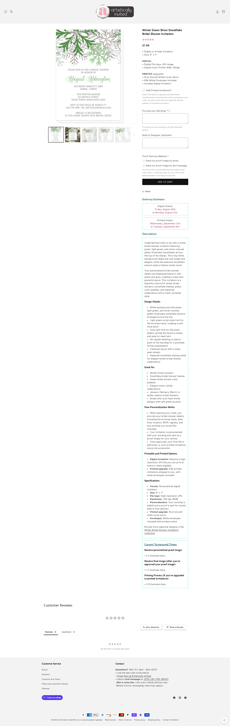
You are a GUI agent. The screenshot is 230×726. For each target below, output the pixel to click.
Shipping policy (154, 720)
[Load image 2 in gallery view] (72, 134)
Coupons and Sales (51, 679)
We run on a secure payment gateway (87, 720)
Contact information (171, 720)
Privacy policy (139, 720)
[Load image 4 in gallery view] (106, 134)
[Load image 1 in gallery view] (56, 134)
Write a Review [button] (176, 627)
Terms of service (125, 720)
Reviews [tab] (49, 632)
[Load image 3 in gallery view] (89, 134)
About (45, 670)
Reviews (46, 674)
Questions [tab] (66, 632)
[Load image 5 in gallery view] (122, 134)
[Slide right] (134, 135)
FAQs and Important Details (55, 684)
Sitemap (46, 688)
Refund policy (110, 720)
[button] (6, 12)
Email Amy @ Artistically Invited (134, 676)
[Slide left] (45, 135)
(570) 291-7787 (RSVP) (156, 679)
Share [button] (147, 191)
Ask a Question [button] (152, 627)
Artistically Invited (65, 720)
